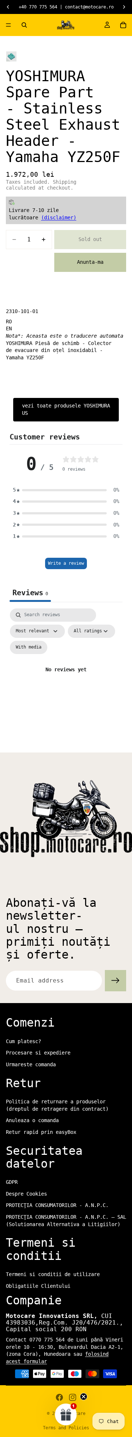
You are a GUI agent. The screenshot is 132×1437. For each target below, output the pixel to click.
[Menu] (8, 25)
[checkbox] (28, 647)
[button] (66, 490)
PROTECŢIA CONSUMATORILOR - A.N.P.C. (57, 1205)
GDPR (12, 1182)
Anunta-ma (90, 262)
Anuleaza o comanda (32, 1120)
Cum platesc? (23, 1041)
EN (9, 328)
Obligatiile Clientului (38, 1286)
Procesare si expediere (38, 1053)
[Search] (24, 25)
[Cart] (123, 25)
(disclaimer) (58, 217)
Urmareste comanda (31, 1064)
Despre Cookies (26, 1194)
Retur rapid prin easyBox (41, 1132)
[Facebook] (59, 1397)
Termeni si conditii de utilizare (53, 1274)
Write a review (66, 563)
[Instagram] (72, 1397)
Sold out (90, 239)
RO (9, 321)
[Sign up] (115, 980)
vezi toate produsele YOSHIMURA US (66, 409)
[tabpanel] (66, 678)
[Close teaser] (83, 1396)
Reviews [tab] (30, 592)
